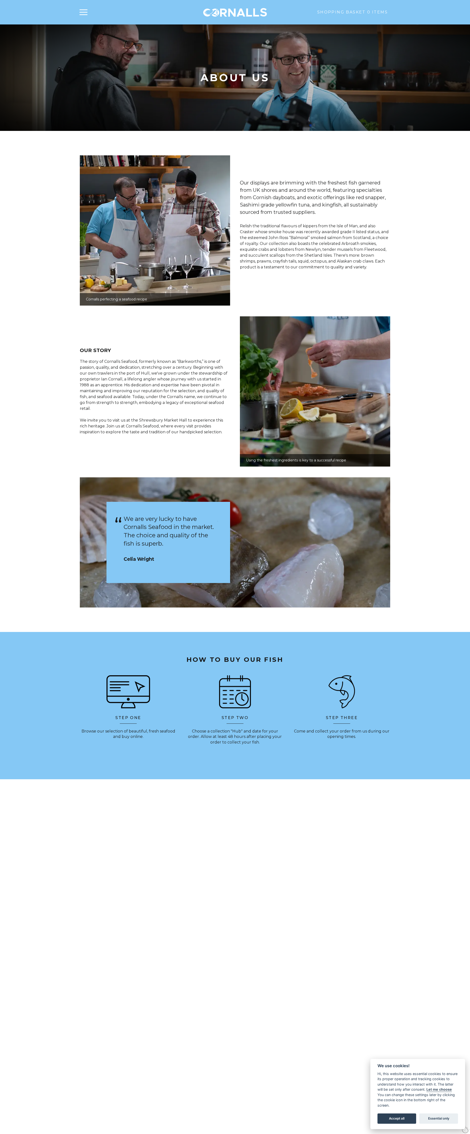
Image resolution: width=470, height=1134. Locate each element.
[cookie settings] (465, 1129)
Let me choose (439, 1089)
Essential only (438, 1118)
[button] (83, 12)
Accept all (396, 1118)
